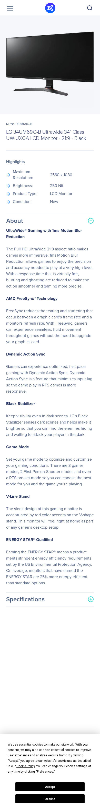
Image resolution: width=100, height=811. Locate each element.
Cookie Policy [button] (25, 766)
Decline (50, 799)
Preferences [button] (45, 771)
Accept (50, 786)
